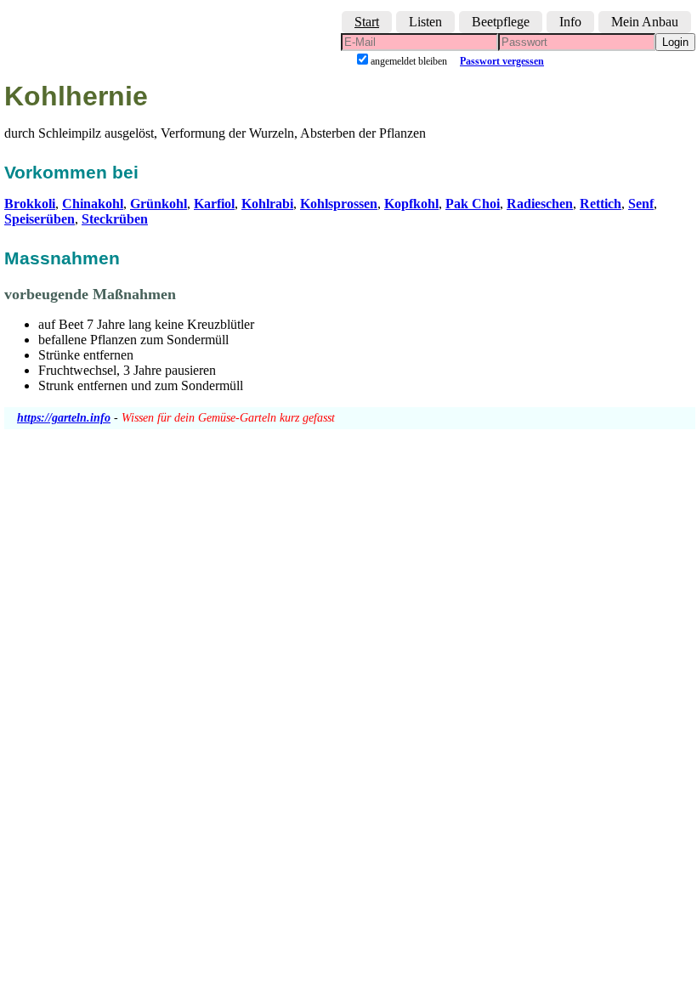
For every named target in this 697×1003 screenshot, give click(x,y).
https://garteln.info (63, 417)
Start (366, 21)
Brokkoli (29, 203)
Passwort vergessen (502, 61)
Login (675, 42)
